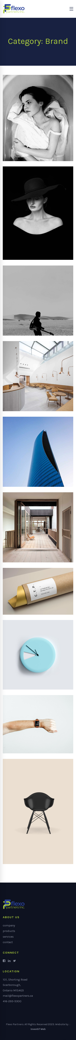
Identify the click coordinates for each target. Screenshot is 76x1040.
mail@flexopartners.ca (18, 995)
